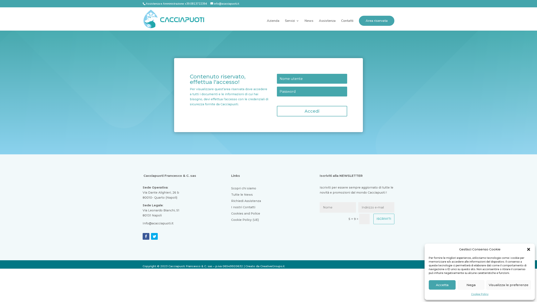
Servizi (290, 21)
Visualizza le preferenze (508, 285)
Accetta (442, 285)
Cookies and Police (245, 213)
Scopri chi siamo (243, 188)
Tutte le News (242, 195)
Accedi (312, 111)
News (309, 21)
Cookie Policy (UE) (245, 220)
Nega (471, 285)
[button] (529, 249)
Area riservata (377, 20)
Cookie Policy (480, 294)
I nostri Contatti (243, 207)
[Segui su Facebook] (146, 236)
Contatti (347, 21)
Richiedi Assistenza (246, 201)
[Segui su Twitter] (154, 236)
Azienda (273, 21)
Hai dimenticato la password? (295, 100)
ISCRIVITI (384, 219)
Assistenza (327, 21)
